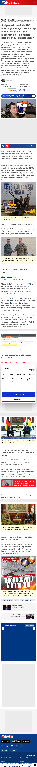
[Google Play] (16, 741)
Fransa (9, 277)
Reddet (7, 368)
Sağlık (22, 761)
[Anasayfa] (34, 2)
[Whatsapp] (24, 90)
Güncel (3, 761)
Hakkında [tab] (32, 374)
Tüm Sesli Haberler (30, 145)
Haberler (3, 19)
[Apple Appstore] (5, 741)
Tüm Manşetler (30, 625)
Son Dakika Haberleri (8, 758)
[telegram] (20, 90)
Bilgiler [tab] (12, 374)
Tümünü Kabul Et (18, 394)
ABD (3, 277)
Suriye (3, 154)
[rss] (21, 745)
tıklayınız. (29, 766)
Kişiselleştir (17, 399)
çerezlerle (11, 766)
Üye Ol (13, 750)
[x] (7, 745)
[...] (28, 90)
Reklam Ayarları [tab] (22, 374)
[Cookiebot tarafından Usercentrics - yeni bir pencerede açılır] (27, 370)
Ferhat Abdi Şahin (16, 303)
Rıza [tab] (4, 374)
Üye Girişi (4, 750)
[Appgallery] (26, 741)
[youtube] (11, 745)
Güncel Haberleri (12, 19)
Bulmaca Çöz (24, 758)
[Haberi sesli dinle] (7, 146)
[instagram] (16, 745)
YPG (29, 284)
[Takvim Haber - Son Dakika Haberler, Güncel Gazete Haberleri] (10, 2)
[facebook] (2, 745)
